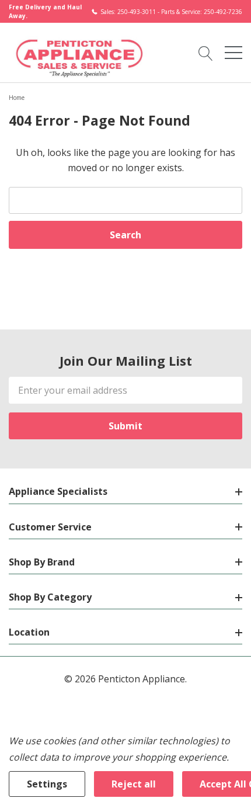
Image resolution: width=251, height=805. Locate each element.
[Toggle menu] (233, 52)
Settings (47, 784)
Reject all (133, 784)
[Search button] (205, 52)
